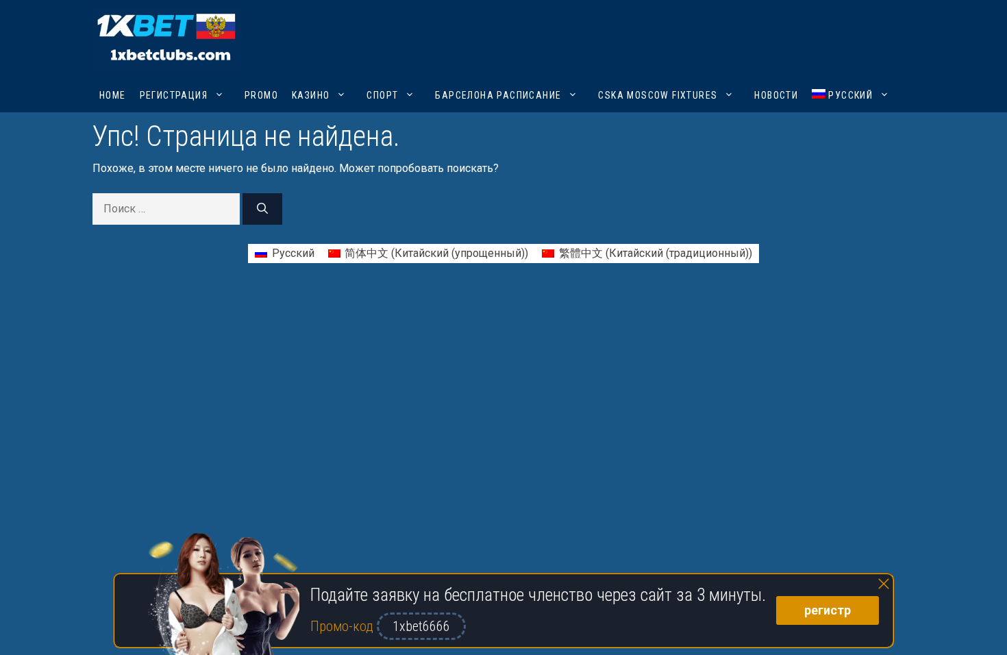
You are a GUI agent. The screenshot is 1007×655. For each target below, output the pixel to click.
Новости (776, 95)
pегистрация (174, 95)
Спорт (382, 95)
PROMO (261, 95)
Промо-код (343, 626)
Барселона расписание (498, 95)
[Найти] (262, 209)
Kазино (311, 95)
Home (112, 95)
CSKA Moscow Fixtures (657, 95)
